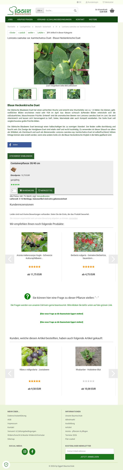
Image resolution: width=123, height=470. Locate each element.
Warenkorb (28, 190)
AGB (9, 419)
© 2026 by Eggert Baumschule (61, 466)
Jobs (10, 19)
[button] (20, 144)
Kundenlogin (92, 2)
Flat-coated (70, 439)
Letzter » (41, 33)
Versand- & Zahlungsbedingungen (54, 19)
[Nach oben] (114, 465)
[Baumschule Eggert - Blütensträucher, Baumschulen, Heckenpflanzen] (19, 10)
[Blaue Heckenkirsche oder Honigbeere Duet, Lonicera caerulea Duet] (61, 63)
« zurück (21, 33)
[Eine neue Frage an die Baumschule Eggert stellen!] (61, 314)
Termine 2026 (71, 435)
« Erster (12, 33)
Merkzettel (109, 2)
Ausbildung (70, 423)
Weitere (93, 19)
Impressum (12, 423)
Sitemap (11, 439)
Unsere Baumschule (73, 416)
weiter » (31, 33)
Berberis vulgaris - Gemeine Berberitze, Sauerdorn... (88, 256)
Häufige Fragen (25, 19)
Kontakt (80, 19)
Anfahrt (68, 427)
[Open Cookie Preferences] (6, 465)
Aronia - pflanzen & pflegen (76, 431)
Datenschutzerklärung (17, 416)
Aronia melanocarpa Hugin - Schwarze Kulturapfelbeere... (34, 256)
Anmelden (73, 218)
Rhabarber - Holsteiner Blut (88, 369)
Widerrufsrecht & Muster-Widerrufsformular (26, 435)
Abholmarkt (70, 419)
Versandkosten (43, 196)
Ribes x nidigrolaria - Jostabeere (34, 369)
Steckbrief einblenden (20, 156)
